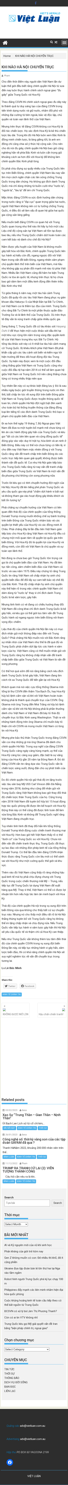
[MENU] (64, 42)
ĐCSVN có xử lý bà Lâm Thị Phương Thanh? (30, 1311)
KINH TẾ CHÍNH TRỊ (12, 994)
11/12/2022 (11, 1163)
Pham (7, 75)
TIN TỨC (9, 1369)
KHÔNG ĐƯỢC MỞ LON (15, 1014)
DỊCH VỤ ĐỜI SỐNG (16, 1382)
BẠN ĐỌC (10, 1386)
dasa (24, 1110)
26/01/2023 (11, 1134)
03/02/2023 (11, 1110)
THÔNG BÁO (11, 1378)
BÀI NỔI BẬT (9, 1128)
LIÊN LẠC (10, 1391)
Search (9, 1197)
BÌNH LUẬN (9, 1157)
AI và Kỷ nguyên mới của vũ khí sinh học (28, 1245)
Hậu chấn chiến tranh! (51, 1014)
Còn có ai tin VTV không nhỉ (21, 1317)
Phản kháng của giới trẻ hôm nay (23, 1251)
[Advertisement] (34, 1057)
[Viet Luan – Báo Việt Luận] (5, 42)
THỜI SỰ (43, 1128)
